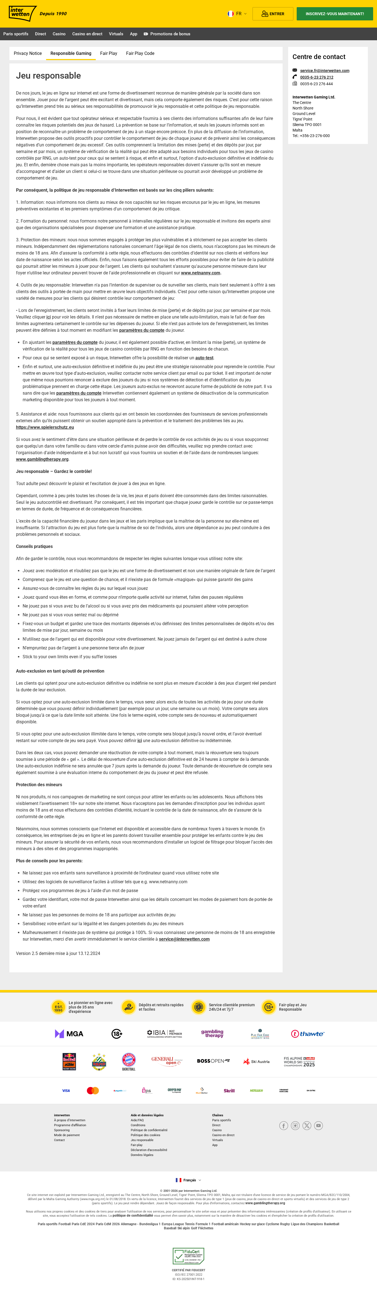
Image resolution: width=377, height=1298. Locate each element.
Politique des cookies (145, 1135)
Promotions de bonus (170, 33)
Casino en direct (87, 33)
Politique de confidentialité (149, 1130)
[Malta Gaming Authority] (69, 1033)
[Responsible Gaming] (117, 1033)
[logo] (23, 14)
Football (65, 1224)
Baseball (170, 1228)
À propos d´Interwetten (69, 1120)
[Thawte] (308, 1033)
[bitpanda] (175, 1090)
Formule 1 (203, 1224)
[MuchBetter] (202, 1090)
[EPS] (147, 1090)
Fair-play (136, 1145)
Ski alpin (183, 1228)
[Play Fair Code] (260, 1033)
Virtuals (116, 33)
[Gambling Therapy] (212, 1033)
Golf (194, 1228)
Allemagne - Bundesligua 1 (141, 1224)
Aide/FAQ (137, 1120)
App (133, 33)
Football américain (225, 1224)
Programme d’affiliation (70, 1125)
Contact (59, 1140)
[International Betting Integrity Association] (164, 1033)
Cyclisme (272, 1224)
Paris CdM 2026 (108, 1224)
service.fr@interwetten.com (324, 70)
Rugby (285, 1224)
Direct (40, 33)
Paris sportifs (15, 33)
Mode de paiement (67, 1135)
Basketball (331, 1224)
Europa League (173, 1224)
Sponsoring (62, 1130)
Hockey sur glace (252, 1224)
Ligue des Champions (307, 1224)
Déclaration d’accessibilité (149, 1150)
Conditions (138, 1125)
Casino (59, 33)
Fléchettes (205, 1228)
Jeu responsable (142, 1140)
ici (48, 317)
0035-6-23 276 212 (316, 77)
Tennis (190, 1224)
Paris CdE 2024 (83, 1224)
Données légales (142, 1155)
